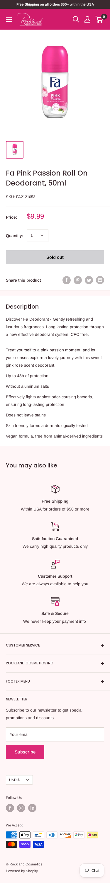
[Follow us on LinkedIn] (32, 808)
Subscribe (25, 751)
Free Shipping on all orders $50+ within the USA (55, 4)
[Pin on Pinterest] (78, 280)
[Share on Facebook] (66, 280)
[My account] (87, 19)
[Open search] (76, 19)
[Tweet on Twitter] (89, 280)
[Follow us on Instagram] (21, 808)
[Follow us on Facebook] (10, 808)
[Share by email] (100, 280)
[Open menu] (9, 19)
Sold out (55, 257)
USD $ (14, 780)
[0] (99, 19)
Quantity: (14, 235)
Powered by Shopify (22, 871)
